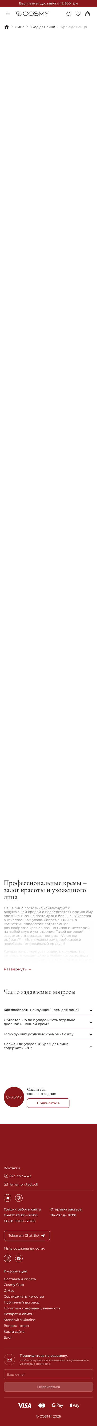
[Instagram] (7, 1258)
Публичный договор (22, 1302)
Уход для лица (42, 27)
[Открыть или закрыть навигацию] (8, 14)
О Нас (9, 1290)
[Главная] (6, 27)
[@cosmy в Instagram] (14, 1097)
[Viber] (19, 1198)
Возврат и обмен (18, 1314)
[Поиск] (69, 14)
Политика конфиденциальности (32, 1308)
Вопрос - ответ (16, 1326)
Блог (8, 1337)
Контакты (12, 1168)
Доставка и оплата (20, 1279)
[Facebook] (19, 1258)
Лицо (19, 27)
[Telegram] (7, 1198)
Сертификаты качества (24, 1296)
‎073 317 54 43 (20, 1176)
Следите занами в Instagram (41, 1091)
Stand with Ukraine (19, 1320)
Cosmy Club (14, 1285)
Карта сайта (14, 1331)
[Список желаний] (79, 14)
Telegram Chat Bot (24, 1235)
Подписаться (48, 1103)
